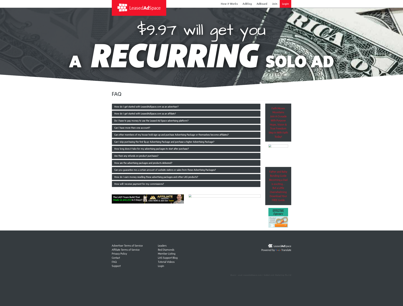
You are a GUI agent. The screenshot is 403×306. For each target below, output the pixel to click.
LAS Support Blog (168, 257)
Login (285, 3)
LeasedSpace (144, 8)
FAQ (114, 261)
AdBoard (262, 3)
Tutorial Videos (166, 261)
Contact (116, 257)
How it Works (229, 3)
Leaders (162, 245)
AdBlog (247, 3)
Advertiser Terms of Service (127, 245)
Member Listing (166, 253)
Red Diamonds (166, 249)
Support (116, 266)
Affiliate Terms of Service (126, 249)
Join (274, 3)
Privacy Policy (119, 253)
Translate (286, 250)
